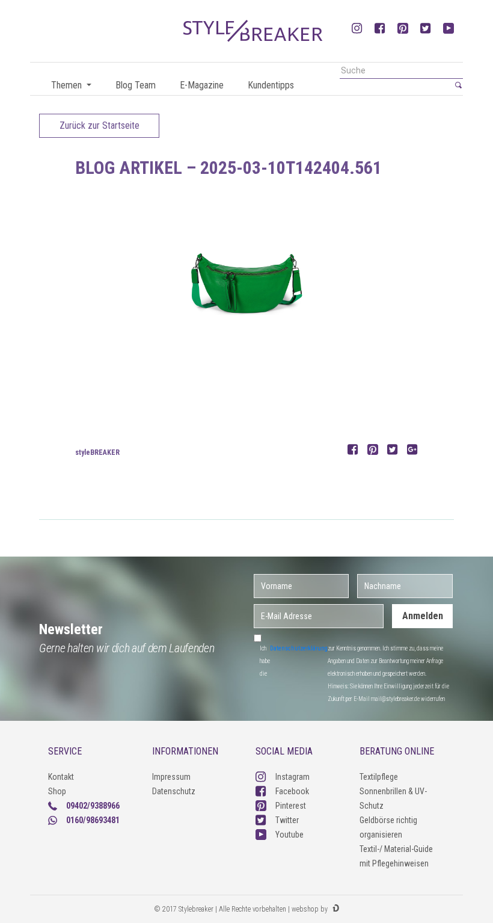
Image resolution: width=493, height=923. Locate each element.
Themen (67, 85)
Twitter (287, 820)
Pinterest (290, 805)
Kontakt (61, 777)
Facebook (292, 791)
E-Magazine (202, 85)
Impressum (171, 777)
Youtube (289, 834)
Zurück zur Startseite (99, 125)
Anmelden (422, 616)
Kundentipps (271, 85)
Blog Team (135, 85)
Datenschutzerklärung (299, 648)
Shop (57, 791)
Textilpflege (379, 777)
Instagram (292, 777)
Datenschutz (173, 791)
